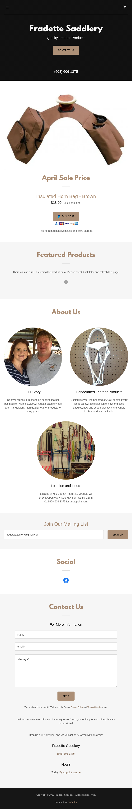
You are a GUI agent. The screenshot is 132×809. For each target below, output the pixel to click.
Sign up (118, 534)
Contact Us (66, 50)
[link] (125, 7)
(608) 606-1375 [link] (66, 72)
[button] (18, 7)
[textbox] (54, 534)
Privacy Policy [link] (77, 707)
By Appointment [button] (68, 772)
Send (66, 696)
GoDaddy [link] (72, 802)
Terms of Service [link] (94, 707)
